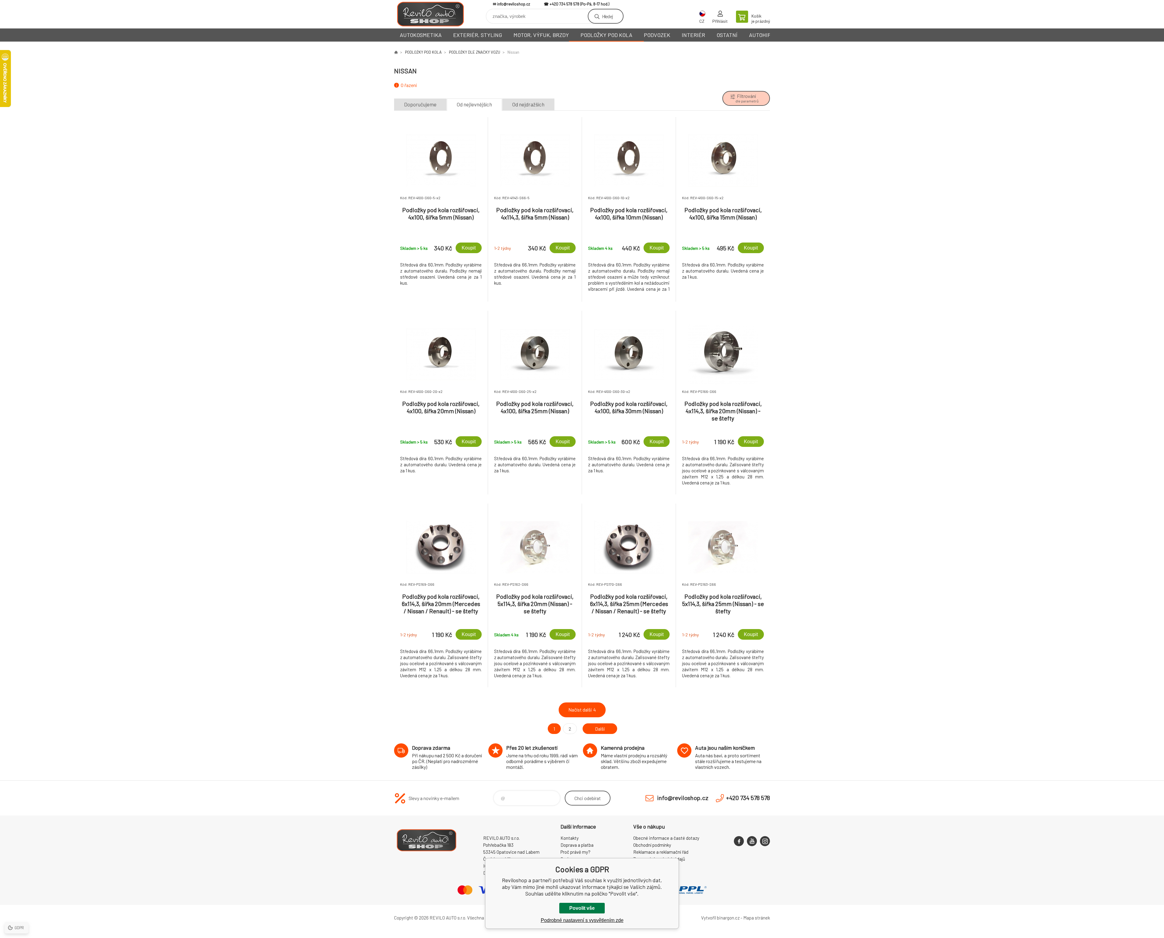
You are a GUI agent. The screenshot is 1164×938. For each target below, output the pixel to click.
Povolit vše (582, 908)
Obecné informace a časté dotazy (666, 838)
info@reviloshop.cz (513, 4)
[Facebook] (739, 841)
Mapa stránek (756, 917)
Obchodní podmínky (652, 845)
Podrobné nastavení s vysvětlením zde (582, 920)
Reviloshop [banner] (430, 14)
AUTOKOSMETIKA (421, 35)
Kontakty (569, 838)
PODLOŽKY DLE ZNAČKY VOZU (474, 52)
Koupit (469, 247)
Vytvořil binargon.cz (720, 917)
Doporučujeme (420, 104)
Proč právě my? (575, 852)
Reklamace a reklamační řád (660, 852)
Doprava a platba (577, 845)
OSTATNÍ (727, 35)
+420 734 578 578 (564, 4)
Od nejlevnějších (474, 104)
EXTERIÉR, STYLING (477, 35)
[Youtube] (752, 841)
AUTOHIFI (760, 35)
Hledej (607, 16)
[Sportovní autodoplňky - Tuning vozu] (396, 52)
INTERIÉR (693, 35)
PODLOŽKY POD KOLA (606, 35)
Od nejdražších (528, 104)
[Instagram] (765, 841)
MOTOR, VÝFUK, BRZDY (541, 35)
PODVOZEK (657, 35)
